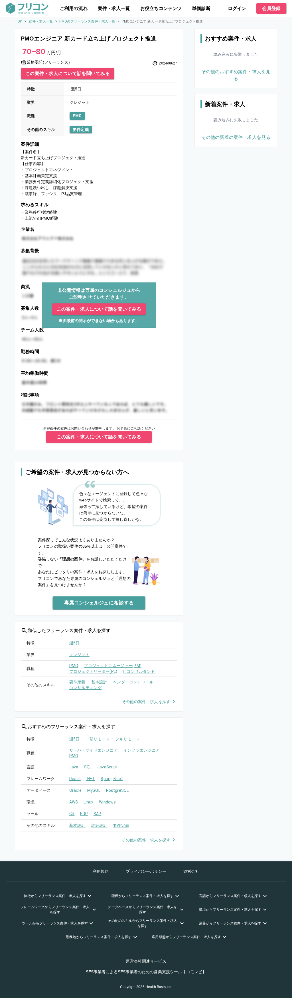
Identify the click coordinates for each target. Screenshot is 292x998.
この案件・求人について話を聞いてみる (67, 73)
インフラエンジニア (141, 750)
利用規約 (101, 871)
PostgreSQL (117, 790)
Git (71, 813)
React (75, 778)
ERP (84, 813)
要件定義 (81, 129)
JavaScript (107, 767)
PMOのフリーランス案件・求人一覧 (87, 21)
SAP (97, 813)
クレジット (79, 654)
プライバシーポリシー (146, 871)
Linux (88, 802)
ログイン (237, 8)
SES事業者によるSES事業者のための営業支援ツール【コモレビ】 (146, 971)
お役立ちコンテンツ (161, 8)
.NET (90, 778)
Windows (107, 802)
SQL (88, 767)
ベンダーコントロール (133, 682)
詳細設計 (99, 825)
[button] (58, 896)
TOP (18, 21)
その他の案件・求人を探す (146, 701)
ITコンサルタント (139, 671)
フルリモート (127, 739)
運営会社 (191, 871)
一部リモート (97, 739)
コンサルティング (85, 687)
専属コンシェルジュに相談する (99, 603)
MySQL (93, 790)
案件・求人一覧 (114, 8)
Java (73, 767)
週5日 (74, 643)
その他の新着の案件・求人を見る (235, 137)
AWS (73, 802)
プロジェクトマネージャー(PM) (112, 665)
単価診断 (201, 8)
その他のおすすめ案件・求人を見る (235, 75)
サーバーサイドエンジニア (93, 750)
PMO (77, 116)
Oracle (75, 790)
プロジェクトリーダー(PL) (93, 671)
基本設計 (99, 682)
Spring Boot (112, 778)
